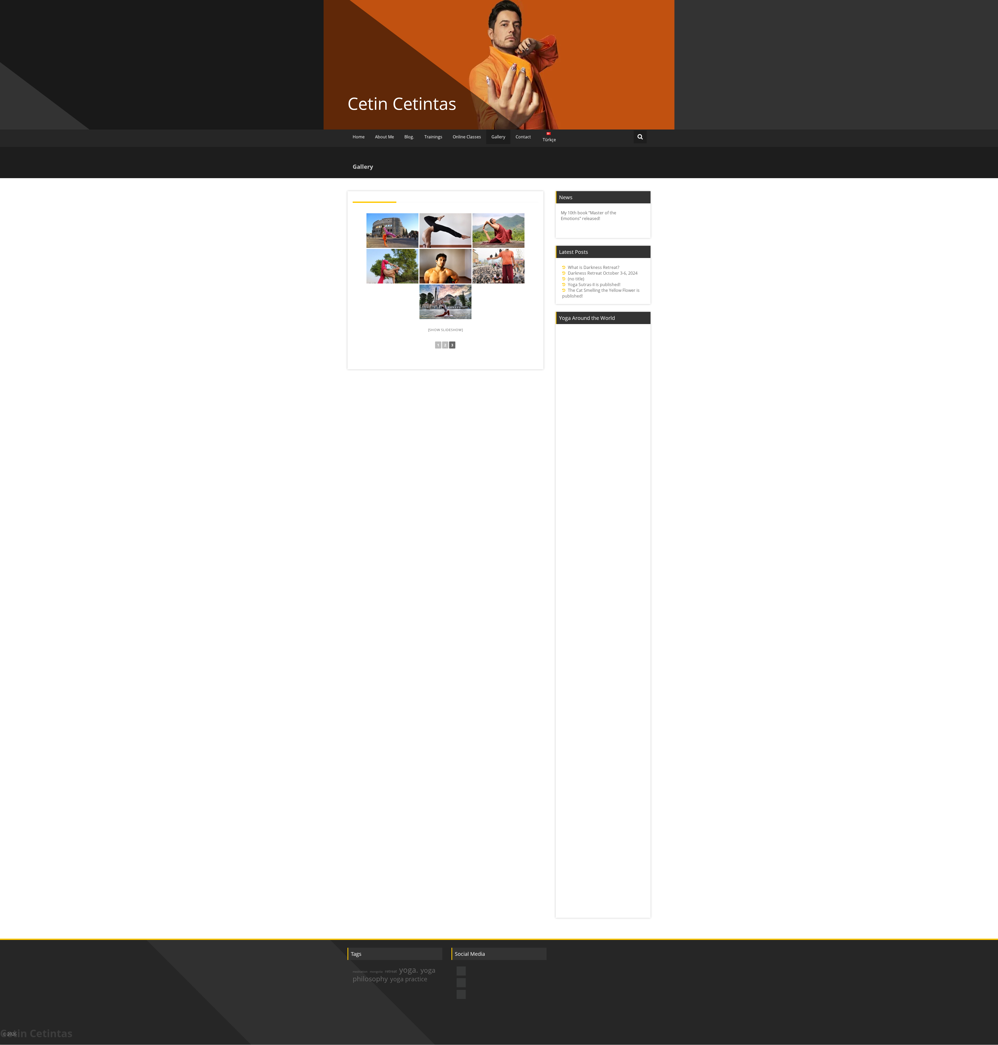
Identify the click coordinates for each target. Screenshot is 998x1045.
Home (359, 137)
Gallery (498, 137)
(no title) (576, 279)
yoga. (408, 970)
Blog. (409, 137)
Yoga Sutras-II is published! (594, 284)
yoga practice (408, 979)
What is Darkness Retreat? (593, 267)
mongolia (376, 971)
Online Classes (467, 137)
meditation (360, 971)
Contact (523, 137)
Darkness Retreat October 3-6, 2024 (603, 273)
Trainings (433, 137)
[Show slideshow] (445, 329)
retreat (391, 971)
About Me (384, 137)
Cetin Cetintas (401, 103)
